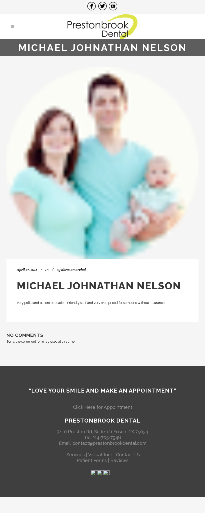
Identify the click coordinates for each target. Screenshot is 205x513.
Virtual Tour (100, 454)
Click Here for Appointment (102, 407)
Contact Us (128, 454)
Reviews (119, 460)
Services (75, 454)
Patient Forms (92, 460)
